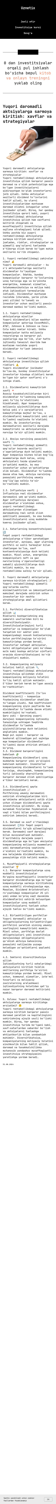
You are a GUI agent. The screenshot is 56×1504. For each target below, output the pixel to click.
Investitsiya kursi (28, 27)
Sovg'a (28, 33)
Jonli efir (28, 21)
